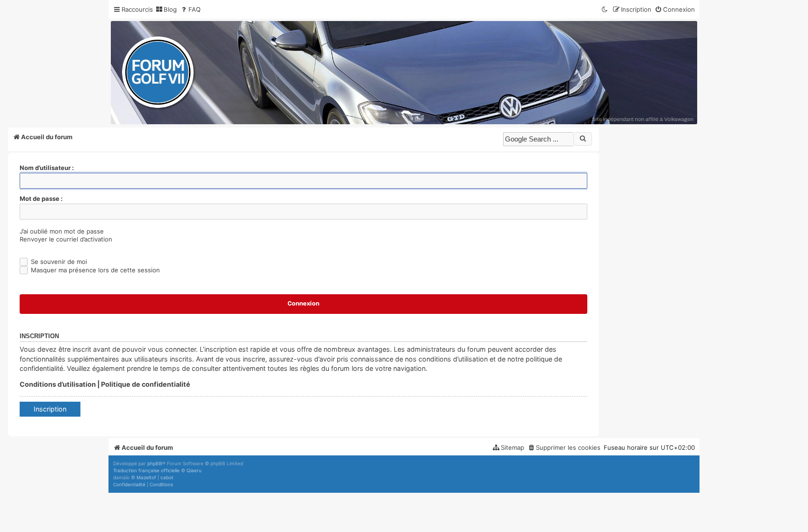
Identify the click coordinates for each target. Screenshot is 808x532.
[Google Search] (582, 138)
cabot (166, 477)
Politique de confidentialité (145, 384)
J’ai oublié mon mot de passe (62, 231)
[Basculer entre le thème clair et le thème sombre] (605, 9)
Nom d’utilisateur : (47, 167)
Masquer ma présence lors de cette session (94, 270)
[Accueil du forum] (404, 72)
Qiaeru (194, 470)
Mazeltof (146, 477)
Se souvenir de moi (58, 261)
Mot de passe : (41, 198)
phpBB (154, 463)
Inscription (50, 409)
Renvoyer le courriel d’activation (66, 239)
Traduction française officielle (146, 470)
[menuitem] (166, 9)
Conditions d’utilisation (58, 384)
